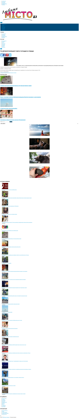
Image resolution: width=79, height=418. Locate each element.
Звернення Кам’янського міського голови (8, 385)
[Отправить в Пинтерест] (7, 56)
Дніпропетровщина (10, 72)
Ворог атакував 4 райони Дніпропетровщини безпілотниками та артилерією (20, 97)
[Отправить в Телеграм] (3, 57)
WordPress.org (4, 414)
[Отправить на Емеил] (10, 56)
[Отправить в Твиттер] (1, 56)
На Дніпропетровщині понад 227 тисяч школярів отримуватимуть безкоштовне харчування (17, 222)
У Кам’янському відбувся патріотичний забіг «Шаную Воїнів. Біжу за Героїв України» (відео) (17, 197)
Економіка (3, 2)
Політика (3, 27)
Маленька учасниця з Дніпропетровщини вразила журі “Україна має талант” (14, 287)
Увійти (3, 411)
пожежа (15, 72)
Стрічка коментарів (5, 413)
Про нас (3, 29)
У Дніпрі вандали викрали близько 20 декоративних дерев (15, 85)
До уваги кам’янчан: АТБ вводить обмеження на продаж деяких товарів (13, 393)
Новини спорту (4, 3)
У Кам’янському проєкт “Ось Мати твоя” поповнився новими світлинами (14, 279)
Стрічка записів (4, 412)
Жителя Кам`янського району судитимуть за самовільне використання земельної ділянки (16, 369)
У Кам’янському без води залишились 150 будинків (10, 206)
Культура (3, 34)
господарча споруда (3, 72)
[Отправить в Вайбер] (2, 57)
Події (3, 25)
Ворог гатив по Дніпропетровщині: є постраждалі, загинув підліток (13, 377)
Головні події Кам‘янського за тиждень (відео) (9, 214)
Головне (3, 41)
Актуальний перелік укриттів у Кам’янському (9, 189)
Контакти (3, 30)
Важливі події (4, 24)
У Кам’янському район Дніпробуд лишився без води (10, 336)
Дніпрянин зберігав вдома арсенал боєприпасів (12, 119)
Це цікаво (3, 26)
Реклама (3, 28)
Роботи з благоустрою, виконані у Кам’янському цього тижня (12, 320)
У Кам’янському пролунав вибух (8, 108)
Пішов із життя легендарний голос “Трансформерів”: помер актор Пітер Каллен (15, 361)
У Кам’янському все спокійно (6, 263)
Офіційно (3, 4)
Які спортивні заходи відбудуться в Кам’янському (10, 230)
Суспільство (4, 1)
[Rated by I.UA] (2, 416)
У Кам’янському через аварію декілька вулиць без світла (11, 246)
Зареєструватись (4, 410)
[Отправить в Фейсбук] (4, 56)
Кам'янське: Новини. (6, 417)
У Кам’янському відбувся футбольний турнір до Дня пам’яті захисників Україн (14, 295)
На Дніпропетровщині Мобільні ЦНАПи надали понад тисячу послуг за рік (14, 344)
